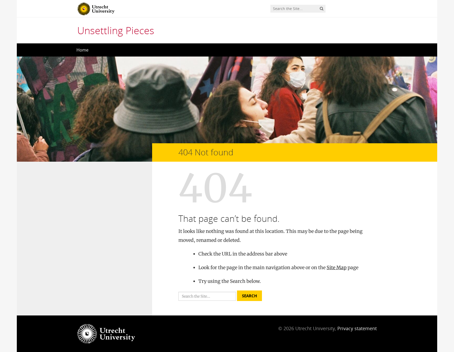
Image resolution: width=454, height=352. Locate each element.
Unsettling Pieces (115, 30)
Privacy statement (357, 328)
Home (82, 50)
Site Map (337, 267)
